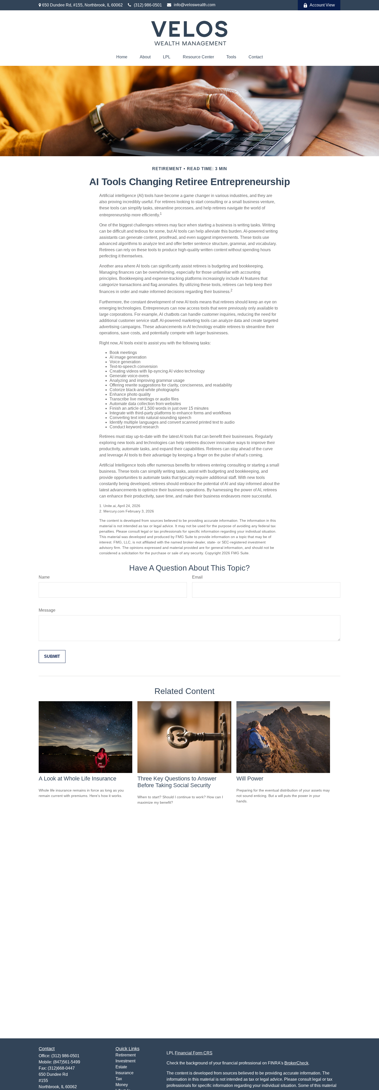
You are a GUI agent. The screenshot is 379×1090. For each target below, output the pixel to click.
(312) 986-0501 (148, 5)
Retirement (126, 1055)
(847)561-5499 (66, 1062)
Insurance (125, 1073)
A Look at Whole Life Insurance (77, 778)
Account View (322, 5)
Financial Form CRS (193, 1053)
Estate (121, 1067)
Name (44, 577)
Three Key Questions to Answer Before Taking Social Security (176, 781)
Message (47, 610)
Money (122, 1085)
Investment (125, 1061)
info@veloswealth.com (194, 5)
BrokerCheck (296, 1063)
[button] (122, 57)
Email (197, 577)
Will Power (249, 778)
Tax (119, 1079)
